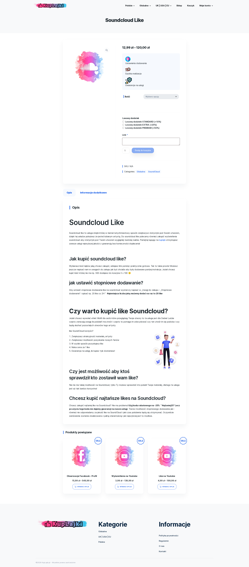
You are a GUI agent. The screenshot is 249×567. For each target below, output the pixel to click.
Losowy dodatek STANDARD (143, 121)
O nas (161, 546)
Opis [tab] (69, 192)
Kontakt (162, 551)
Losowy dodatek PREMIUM (142, 128)
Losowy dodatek (130, 118)
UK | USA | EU (104, 537)
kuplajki (162, 240)
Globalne (141, 171)
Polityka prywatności (168, 535)
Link (125, 135)
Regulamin (164, 541)
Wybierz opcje (83, 487)
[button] (106, 50)
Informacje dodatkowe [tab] (93, 192)
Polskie (101, 542)
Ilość (127, 96)
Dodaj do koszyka (143, 150)
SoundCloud (154, 171)
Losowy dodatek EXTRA (141, 124)
